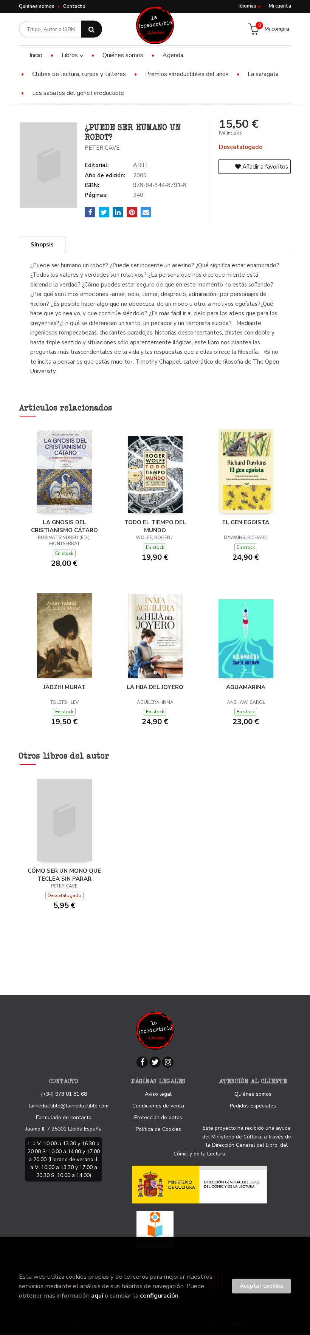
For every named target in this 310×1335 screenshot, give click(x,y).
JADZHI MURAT (64, 687)
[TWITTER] (155, 1062)
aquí (97, 1295)
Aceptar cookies (261, 1286)
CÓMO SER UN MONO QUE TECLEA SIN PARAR (64, 874)
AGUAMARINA (245, 687)
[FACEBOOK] (142, 1062)
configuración (159, 1295)
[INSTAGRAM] (168, 1062)
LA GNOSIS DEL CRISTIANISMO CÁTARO (64, 526)
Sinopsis (42, 244)
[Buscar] (91, 29)
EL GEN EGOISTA (245, 522)
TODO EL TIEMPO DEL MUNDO (155, 526)
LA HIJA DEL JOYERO (155, 687)
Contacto (74, 6)
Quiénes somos (36, 6)
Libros (70, 55)
